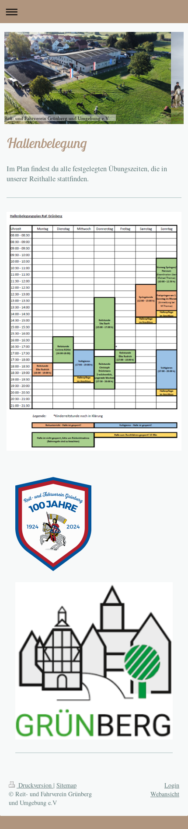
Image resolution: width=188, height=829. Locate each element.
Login (171, 785)
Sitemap (66, 785)
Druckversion (35, 785)
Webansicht (164, 794)
